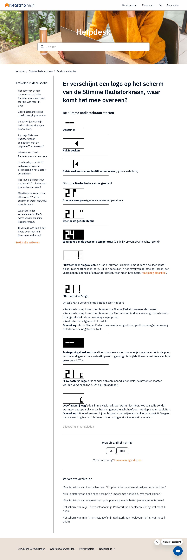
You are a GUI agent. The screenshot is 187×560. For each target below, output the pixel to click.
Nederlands (106, 548)
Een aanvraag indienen (128, 460)
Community (148, 5)
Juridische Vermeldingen (31, 548)
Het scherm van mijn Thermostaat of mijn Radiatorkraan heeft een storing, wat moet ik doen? (114, 509)
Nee (122, 450)
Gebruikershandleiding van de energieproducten (32, 113)
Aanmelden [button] (173, 5)
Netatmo (20, 71)
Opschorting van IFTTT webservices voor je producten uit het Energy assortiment (32, 168)
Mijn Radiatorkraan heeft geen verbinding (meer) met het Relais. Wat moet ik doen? (112, 494)
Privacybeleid (86, 548)
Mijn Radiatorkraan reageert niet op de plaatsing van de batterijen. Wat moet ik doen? (113, 500)
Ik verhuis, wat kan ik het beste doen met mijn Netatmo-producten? (32, 231)
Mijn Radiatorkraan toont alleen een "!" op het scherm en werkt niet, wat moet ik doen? (114, 487)
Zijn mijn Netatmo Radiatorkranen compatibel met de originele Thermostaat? (31, 141)
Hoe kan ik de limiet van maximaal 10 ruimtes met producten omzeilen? (32, 183)
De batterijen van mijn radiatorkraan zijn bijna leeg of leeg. (31, 125)
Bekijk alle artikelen (27, 242)
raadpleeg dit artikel (154, 273)
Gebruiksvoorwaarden (62, 548)
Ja (111, 450)
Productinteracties (66, 71)
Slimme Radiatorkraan (41, 71)
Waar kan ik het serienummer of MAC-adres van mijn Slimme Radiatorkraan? (30, 216)
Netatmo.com (129, 5)
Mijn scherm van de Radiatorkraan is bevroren (32, 154)
